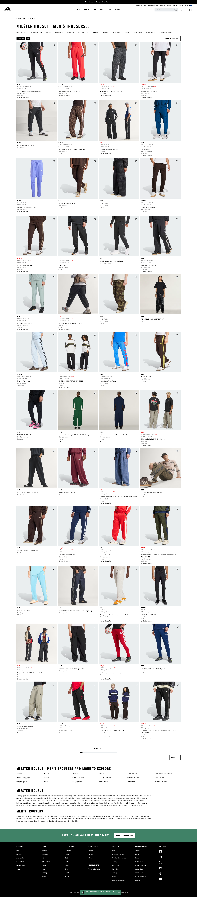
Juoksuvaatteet (160, 778)
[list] (98, 32)
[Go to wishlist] (185, 9)
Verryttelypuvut (21, 782)
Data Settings (84, 892)
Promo (117, 10)
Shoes (101, 10)
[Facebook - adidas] (170, 851)
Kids (94, 10)
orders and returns (153, 5)
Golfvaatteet (131, 782)
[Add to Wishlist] (53, 46)
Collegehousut (132, 773)
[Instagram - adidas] (170, 857)
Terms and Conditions (112, 892)
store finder (139, 5)
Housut (46, 773)
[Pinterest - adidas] (170, 868)
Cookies (91, 892)
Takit (46, 782)
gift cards (162, 5)
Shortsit (102, 773)
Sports (109, 10)
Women (86, 10)
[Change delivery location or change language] (191, 5)
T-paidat (75, 773)
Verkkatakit (103, 782)
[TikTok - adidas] (170, 874)
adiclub (181, 5)
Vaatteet (19, 773)
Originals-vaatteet (78, 778)
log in (186, 5)
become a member (172, 5)
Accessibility (124, 892)
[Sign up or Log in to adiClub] (180, 9)
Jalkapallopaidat (105, 778)
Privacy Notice (99, 892)
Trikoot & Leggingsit (23, 778)
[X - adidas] (170, 862)
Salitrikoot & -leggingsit (163, 773)
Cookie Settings (74, 892)
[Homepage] (7, 8)
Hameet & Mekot (161, 782)
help (145, 5)
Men (78, 10)
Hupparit (47, 778)
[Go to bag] (190, 9)
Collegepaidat (77, 782)
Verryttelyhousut (133, 778)
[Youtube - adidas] (170, 879)
